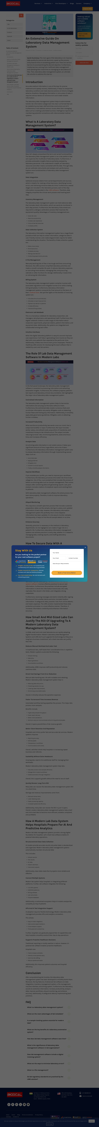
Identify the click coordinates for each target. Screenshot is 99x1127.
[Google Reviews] (20, 562)
